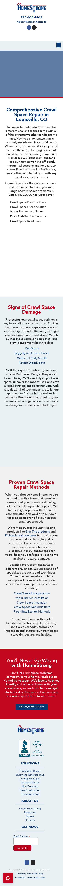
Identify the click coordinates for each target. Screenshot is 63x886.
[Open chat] (8, 878)
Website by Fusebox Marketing (30, 873)
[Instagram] (34, 27)
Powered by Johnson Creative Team (30, 877)
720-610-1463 (31, 17)
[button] (58, 45)
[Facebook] (29, 27)
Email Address (21, 836)
